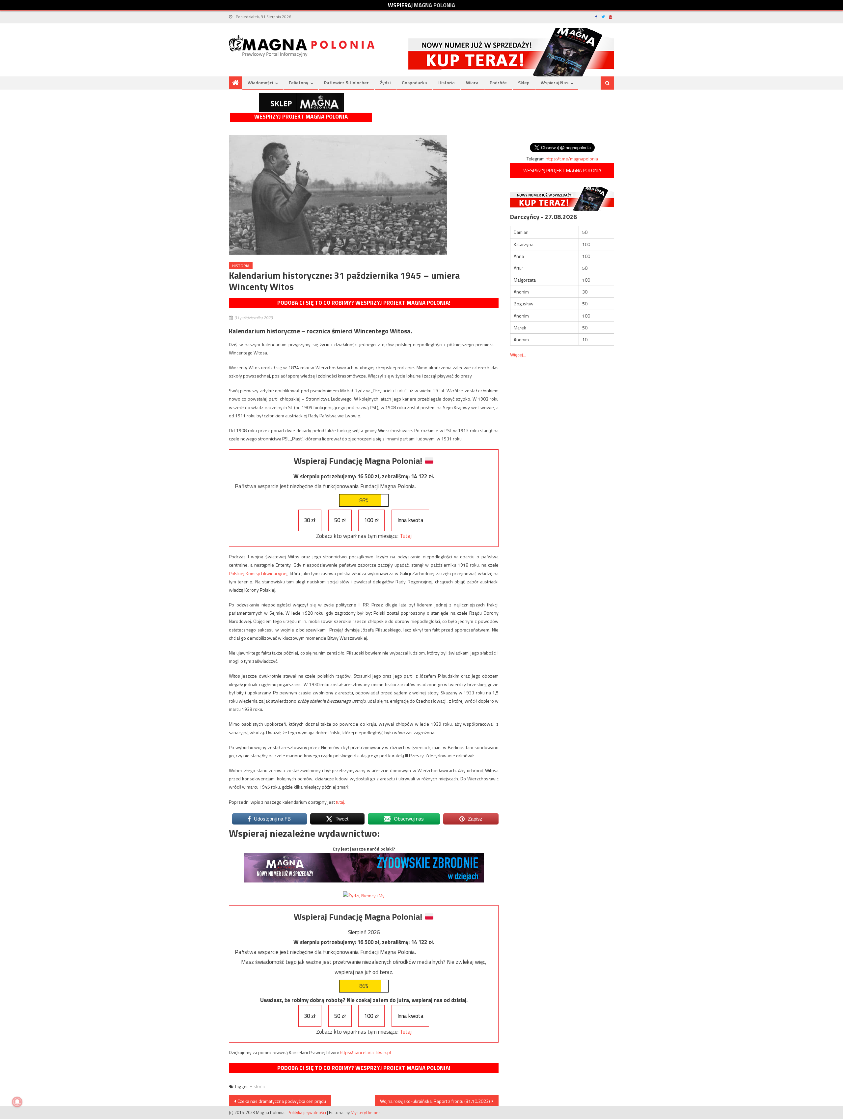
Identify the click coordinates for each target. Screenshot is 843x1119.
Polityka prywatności (306, 1112)
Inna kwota (410, 520)
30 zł (309, 520)
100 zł (371, 520)
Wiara (472, 82)
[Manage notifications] (17, 1102)
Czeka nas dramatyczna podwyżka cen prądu (281, 1101)
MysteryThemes (366, 1112)
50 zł (340, 520)
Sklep (524, 82)
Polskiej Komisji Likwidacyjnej (258, 573)
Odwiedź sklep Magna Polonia (301, 102)
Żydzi (385, 82)
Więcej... (518, 354)
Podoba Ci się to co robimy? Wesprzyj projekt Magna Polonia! (363, 302)
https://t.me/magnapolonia (572, 158)
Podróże (498, 82)
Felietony (298, 82)
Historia (446, 82)
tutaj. (340, 801)
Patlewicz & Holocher (346, 82)
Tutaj (406, 536)
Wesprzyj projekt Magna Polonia (301, 117)
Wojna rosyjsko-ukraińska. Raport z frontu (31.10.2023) (435, 1101)
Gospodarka (414, 82)
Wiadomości (260, 82)
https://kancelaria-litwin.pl (365, 1052)
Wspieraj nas (554, 82)
